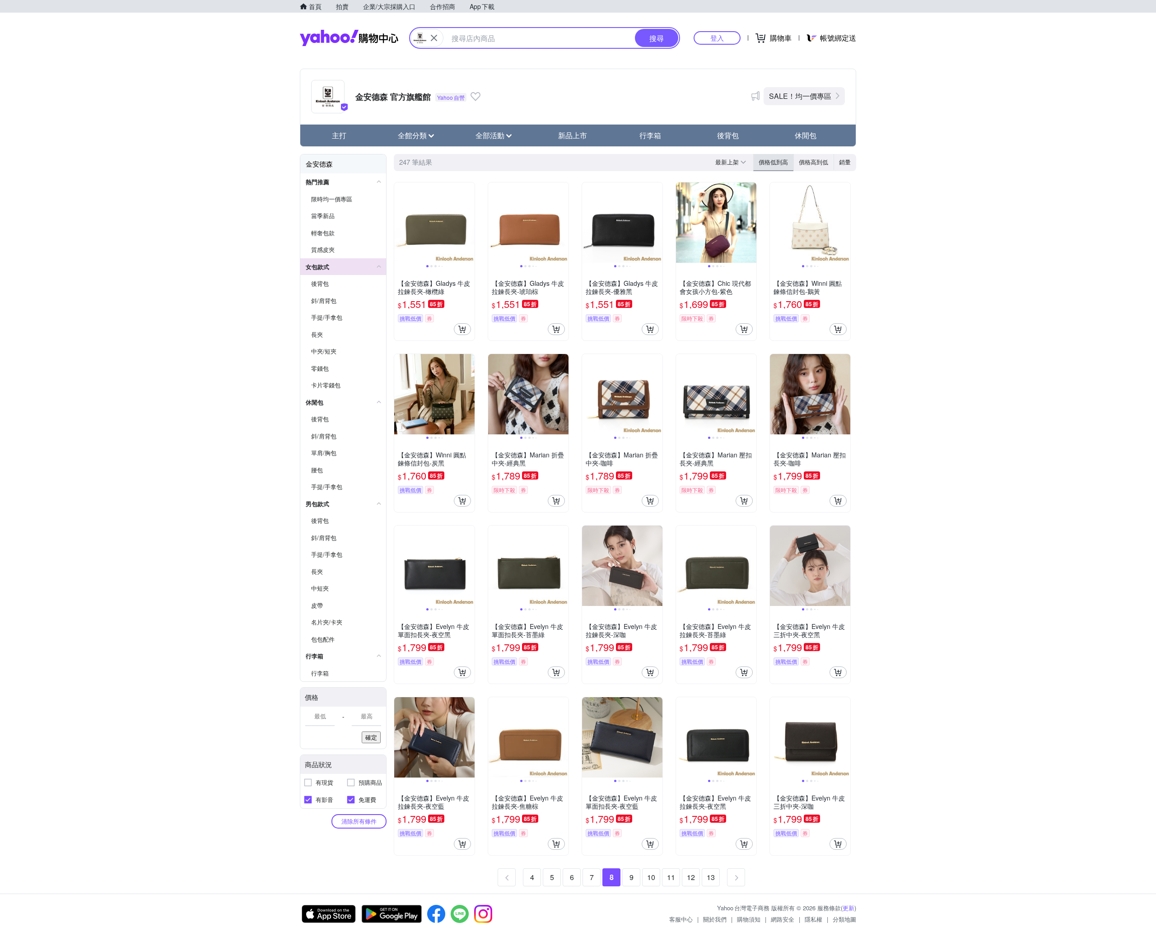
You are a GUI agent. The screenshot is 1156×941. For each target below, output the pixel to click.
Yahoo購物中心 (349, 38)
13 (711, 877)
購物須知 (748, 919)
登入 (717, 37)
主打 (339, 135)
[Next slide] (469, 222)
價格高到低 (813, 162)
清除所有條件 (359, 821)
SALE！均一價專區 (800, 96)
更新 (848, 908)
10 (651, 877)
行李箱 (650, 135)
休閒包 (805, 135)
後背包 (728, 135)
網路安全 (782, 919)
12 (691, 877)
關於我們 (715, 919)
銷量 (845, 162)
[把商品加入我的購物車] (462, 329)
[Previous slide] (400, 222)
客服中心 (681, 919)
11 (671, 877)
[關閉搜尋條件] (434, 38)
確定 (371, 737)
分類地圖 (844, 919)
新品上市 (572, 135)
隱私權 (813, 919)
